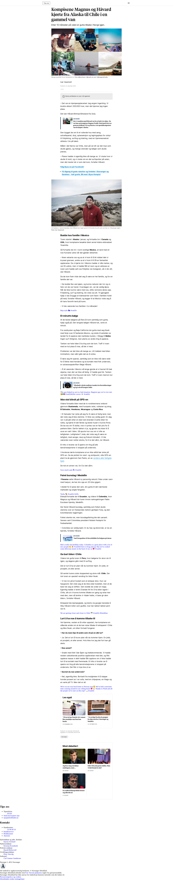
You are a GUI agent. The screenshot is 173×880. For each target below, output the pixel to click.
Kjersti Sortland (9, 842)
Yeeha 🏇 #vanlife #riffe (69, 494)
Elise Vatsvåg (9, 854)
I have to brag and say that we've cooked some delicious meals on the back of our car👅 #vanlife (85, 548)
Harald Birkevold (10, 850)
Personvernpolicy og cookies (10, 877)
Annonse (7, 836)
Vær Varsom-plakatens (33, 873)
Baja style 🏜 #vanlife (68, 310)
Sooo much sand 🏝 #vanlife (70, 470)
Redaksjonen (8, 834)
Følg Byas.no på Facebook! (72, 167)
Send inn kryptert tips (11, 816)
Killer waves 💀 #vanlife (80, 394)
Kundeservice (9, 832)
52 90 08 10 (11, 829)
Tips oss (46, 3)
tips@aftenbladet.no (11, 818)
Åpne (128, 3)
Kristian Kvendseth (11, 846)
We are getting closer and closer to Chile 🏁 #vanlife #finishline (84, 613)
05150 (9, 813)
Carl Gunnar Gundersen (12, 858)
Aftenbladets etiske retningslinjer (12, 879)
